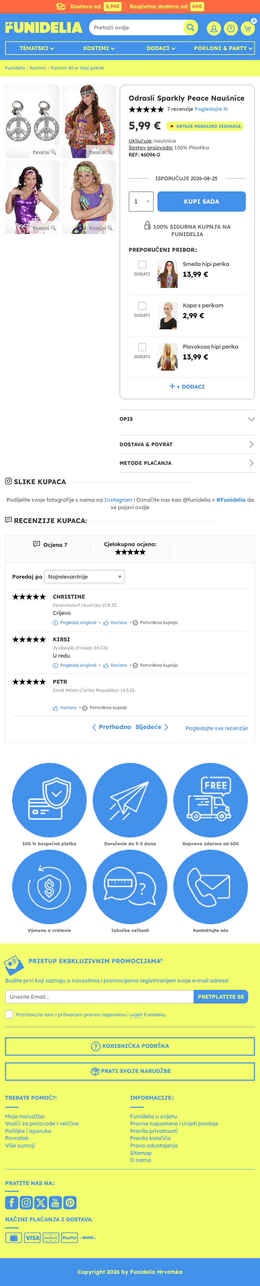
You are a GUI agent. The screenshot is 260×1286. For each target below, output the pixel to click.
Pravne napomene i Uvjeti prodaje (174, 1123)
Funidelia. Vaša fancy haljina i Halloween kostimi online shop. (44, 27)
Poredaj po (27, 576)
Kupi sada (201, 201)
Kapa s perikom (203, 305)
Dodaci (158, 48)
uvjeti (136, 1015)
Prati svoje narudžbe (135, 1070)
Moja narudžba (24, 1116)
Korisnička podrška (135, 1045)
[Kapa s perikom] (167, 315)
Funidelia (15, 67)
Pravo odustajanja (154, 1145)
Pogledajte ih (211, 109)
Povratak (17, 1138)
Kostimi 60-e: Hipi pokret (77, 67)
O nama (140, 1160)
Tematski (34, 48)
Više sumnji (20, 1145)
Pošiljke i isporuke (28, 1130)
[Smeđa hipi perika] (167, 274)
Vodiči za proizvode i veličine (42, 1123)
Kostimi (96, 48)
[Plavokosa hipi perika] (167, 357)
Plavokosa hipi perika (210, 346)
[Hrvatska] (11, 1203)
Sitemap (141, 1152)
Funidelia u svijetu (153, 1116)
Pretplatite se (221, 996)
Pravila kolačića (150, 1138)
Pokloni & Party (220, 48)
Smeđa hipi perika (206, 264)
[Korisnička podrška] (231, 28)
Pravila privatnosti (153, 1130)
